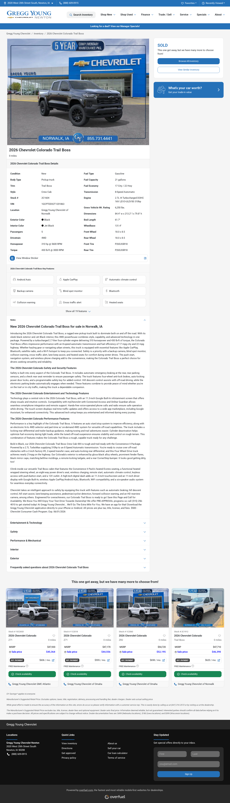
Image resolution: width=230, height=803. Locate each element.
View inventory (69, 743)
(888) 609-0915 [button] (70, 3)
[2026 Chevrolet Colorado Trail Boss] (198, 607)
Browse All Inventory (189, 61)
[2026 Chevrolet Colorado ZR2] (142, 607)
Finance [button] (145, 14)
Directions (67, 748)
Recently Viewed (214, 3)
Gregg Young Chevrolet (18, 33)
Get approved (68, 753)
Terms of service (116, 757)
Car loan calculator (118, 753)
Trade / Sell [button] (164, 14)
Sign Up (188, 774)
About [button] (218, 14)
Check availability (23, 674)
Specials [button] (201, 14)
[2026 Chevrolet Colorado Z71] (32, 607)
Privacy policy (69, 757)
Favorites (190, 3)
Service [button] (184, 14)
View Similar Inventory (188, 69)
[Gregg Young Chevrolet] (29, 14)
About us (112, 743)
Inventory (38, 33)
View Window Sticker (27, 258)
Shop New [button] (106, 14)
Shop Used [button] (126, 14)
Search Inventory (83, 14)
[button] (30, 3)
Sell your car (114, 748)
